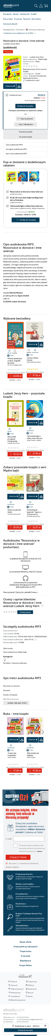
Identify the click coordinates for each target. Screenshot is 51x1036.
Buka (37, 61)
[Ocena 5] (34, 66)
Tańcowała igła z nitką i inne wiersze (26, 206)
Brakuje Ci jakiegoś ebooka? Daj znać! (29, 914)
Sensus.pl (14, 985)
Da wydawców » (22, 894)
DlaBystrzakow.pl (17, 989)
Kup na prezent (27, 119)
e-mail (9, 838)
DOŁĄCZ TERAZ (18, 857)
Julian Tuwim (14, 208)
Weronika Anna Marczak (35, 362)
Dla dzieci (6, 663)
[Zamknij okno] (45, 1026)
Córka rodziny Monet (32, 359)
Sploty (30, 996)
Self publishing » (22, 925)
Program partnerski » (24, 874)
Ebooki (16, 14)
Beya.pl (30, 993)
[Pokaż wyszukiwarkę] (36, 6)
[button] (43, 337)
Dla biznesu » (21, 904)
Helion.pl (14, 982)
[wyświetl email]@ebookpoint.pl (32, 1019)
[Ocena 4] (31, 66)
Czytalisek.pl (15, 996)
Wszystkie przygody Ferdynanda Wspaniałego (13, 440)
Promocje (18, 19)
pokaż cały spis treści (17, 703)
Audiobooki (24, 14)
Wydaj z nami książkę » (25, 884)
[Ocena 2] (27, 66)
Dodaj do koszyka (25, 106)
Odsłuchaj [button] (9, 86)
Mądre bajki (42, 59)
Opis (14, 145)
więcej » (39, 851)
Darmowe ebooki (10, 24)
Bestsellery (36, 19)
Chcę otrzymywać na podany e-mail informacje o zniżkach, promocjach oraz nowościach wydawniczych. (32, 848)
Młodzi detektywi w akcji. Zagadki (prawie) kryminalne (15, 361)
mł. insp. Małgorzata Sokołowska (18, 365)
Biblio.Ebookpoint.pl (18, 1000)
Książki (34, 14)
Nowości (26, 19)
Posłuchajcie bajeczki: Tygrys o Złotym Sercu (34, 512)
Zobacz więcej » (12, 867)
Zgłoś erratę (8, 648)
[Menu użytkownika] (41, 6)
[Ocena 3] (29, 66)
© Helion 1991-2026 (10, 1014)
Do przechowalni (25, 137)
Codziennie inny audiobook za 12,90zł (18, 33)
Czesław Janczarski (14, 514)
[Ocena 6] (36, 66)
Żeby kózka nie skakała (33, 754)
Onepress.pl (32, 982)
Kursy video (8, 19)
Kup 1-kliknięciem (26, 124)
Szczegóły (16, 149)
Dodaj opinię (25, 612)
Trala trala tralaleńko (12, 754)
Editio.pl (31, 985)
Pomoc (34, 592)
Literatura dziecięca (19, 663)
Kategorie (7, 14)
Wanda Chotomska (38, 208)
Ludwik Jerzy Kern (37, 57)
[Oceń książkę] (35, 66)
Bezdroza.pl (32, 989)
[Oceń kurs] (10, 612)
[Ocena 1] (24, 66)
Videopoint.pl (16, 993)
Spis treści (16, 153)
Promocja (8, 52)
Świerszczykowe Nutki (14, 511)
